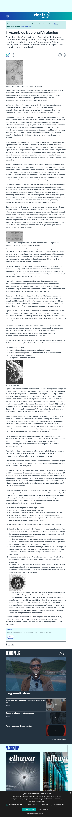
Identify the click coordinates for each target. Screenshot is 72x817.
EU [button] (13, 55)
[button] (7, 16)
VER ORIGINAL (26, 26)
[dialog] (36, 804)
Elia (55, 24)
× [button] (70, 793)
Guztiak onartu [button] (29, 809)
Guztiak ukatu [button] (43, 809)
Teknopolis (13, 653)
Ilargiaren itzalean (18, 693)
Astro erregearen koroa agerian (19, 726)
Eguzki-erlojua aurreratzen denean (20, 713)
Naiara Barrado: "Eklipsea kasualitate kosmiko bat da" (26, 701)
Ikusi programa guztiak (58, 740)
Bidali (10, 637)
